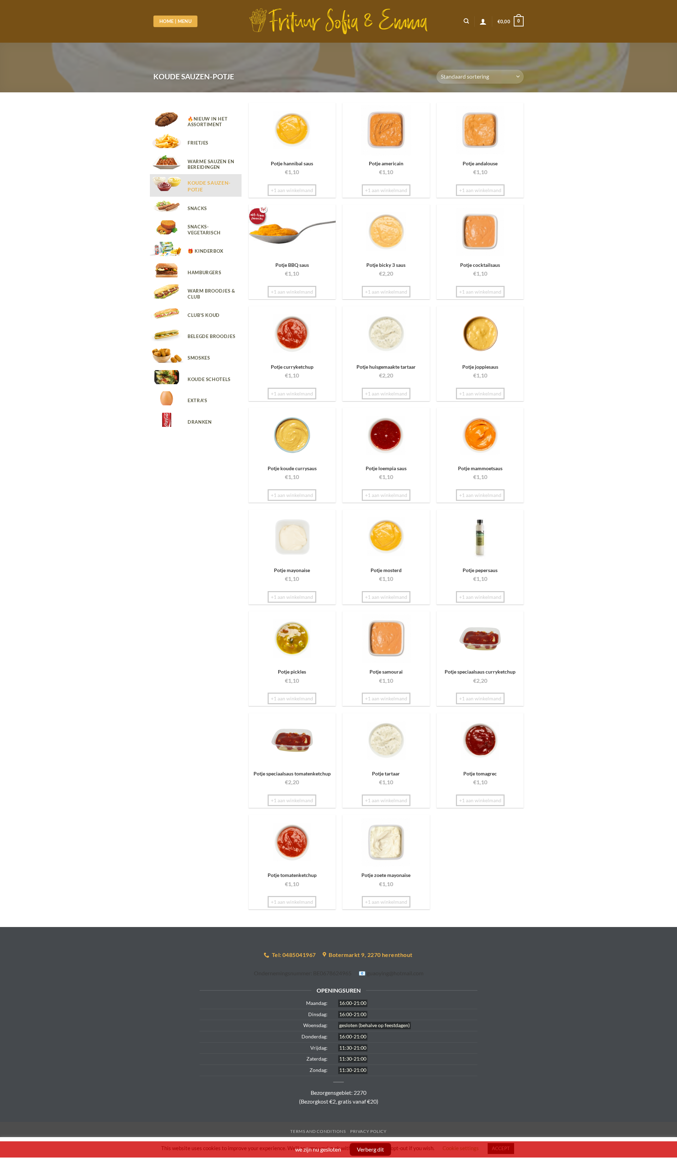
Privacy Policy (368, 1131)
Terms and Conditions (318, 1131)
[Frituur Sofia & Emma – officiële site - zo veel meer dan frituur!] (338, 21)
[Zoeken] (466, 21)
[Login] (483, 21)
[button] (511, 21)
